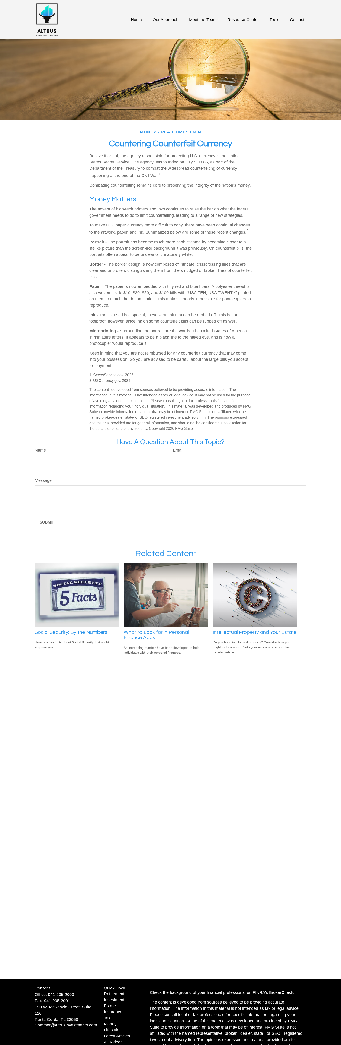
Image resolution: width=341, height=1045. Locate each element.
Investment (114, 1000)
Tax (107, 1018)
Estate (110, 1006)
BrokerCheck (281, 992)
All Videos (113, 1042)
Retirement (114, 994)
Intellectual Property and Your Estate (255, 632)
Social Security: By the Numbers (71, 632)
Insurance (113, 1012)
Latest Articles (117, 1036)
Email (178, 450)
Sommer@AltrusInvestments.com (66, 1025)
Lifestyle (111, 1030)
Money (110, 1024)
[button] (136, 19)
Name (40, 450)
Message (43, 480)
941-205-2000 (61, 994)
